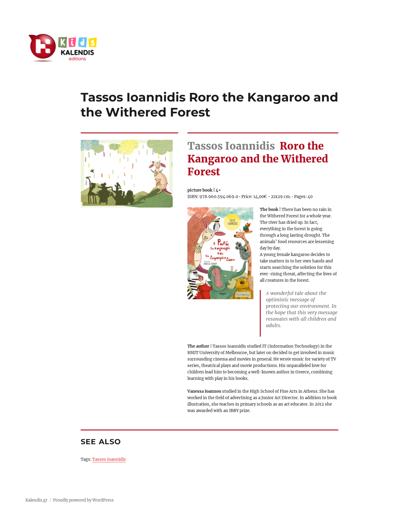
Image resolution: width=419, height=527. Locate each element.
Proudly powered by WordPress (83, 500)
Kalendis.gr (36, 500)
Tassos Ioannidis (109, 459)
